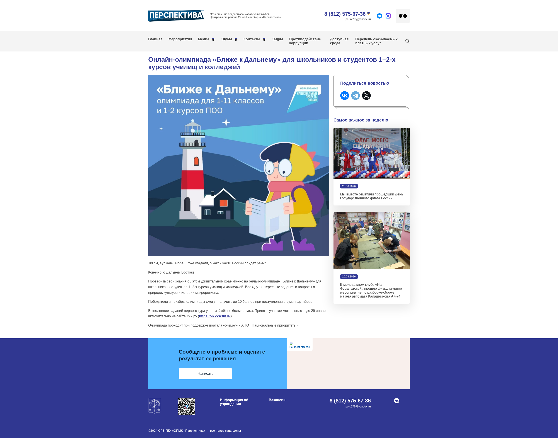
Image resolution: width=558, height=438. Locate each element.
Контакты (251, 39)
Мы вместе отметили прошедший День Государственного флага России (371, 196)
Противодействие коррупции (305, 41)
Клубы (226, 39)
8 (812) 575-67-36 (345, 14)
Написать (205, 373)
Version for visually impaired (403, 16)
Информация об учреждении (234, 402)
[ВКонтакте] (344, 95)
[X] (366, 95)
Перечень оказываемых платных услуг (376, 41)
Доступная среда (339, 41)
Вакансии (277, 400)
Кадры (277, 39)
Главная (155, 39)
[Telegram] (355, 95)
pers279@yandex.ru (358, 19)
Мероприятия (180, 39)
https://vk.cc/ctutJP (215, 316)
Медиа (203, 39)
